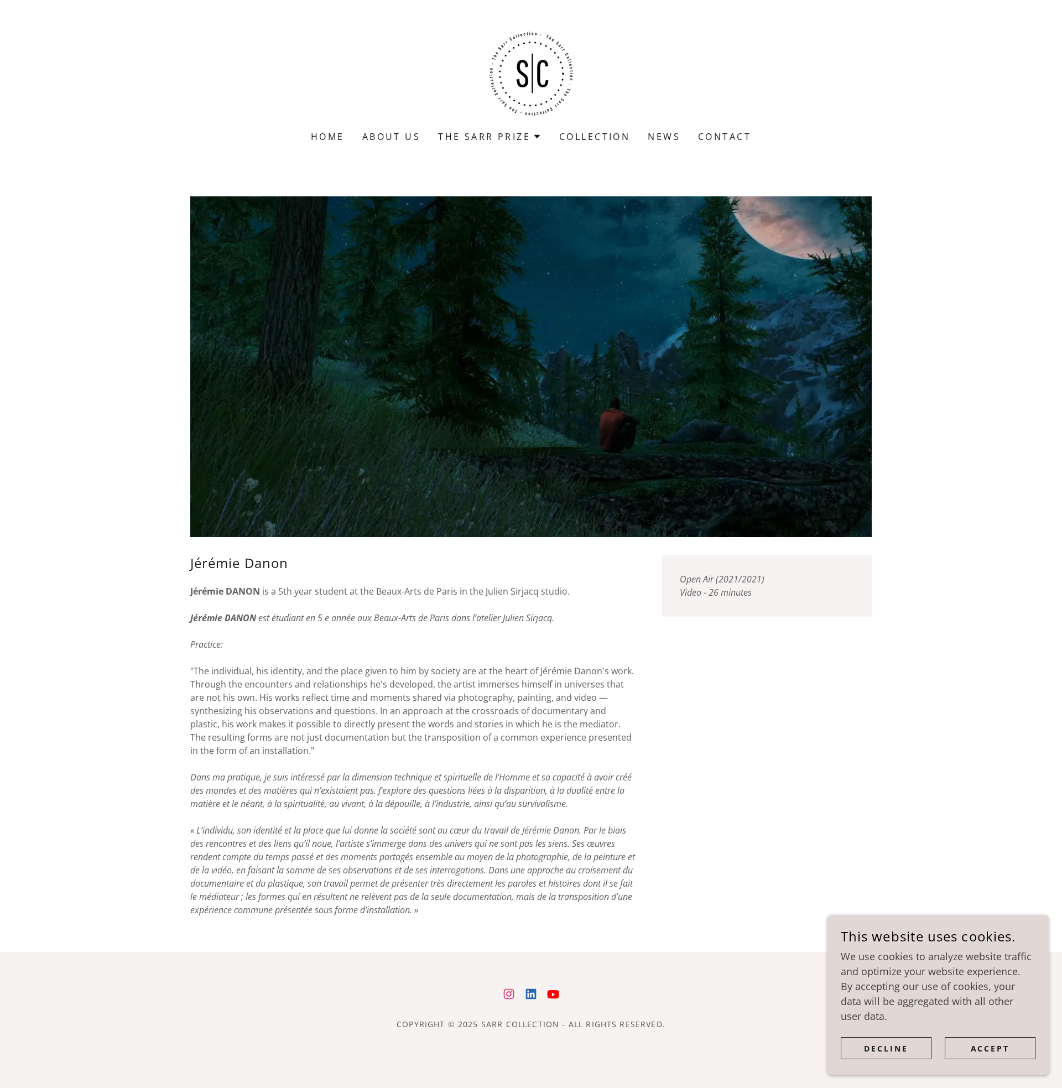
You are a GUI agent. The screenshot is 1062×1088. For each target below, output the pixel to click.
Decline (886, 1048)
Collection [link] (594, 137)
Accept (990, 1048)
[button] (490, 136)
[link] (531, 72)
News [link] (664, 137)
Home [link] (328, 137)
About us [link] (391, 137)
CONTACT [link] (724, 137)
